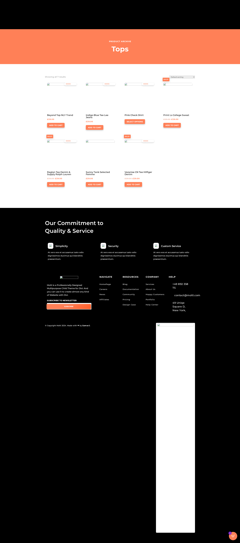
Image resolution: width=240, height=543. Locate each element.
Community (129, 294)
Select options (135, 121)
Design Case (129, 305)
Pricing (126, 299)
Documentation (131, 289)
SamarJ (86, 325)
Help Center (152, 305)
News (102, 294)
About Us (150, 289)
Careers (103, 289)
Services (150, 284)
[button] (55, 85)
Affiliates (104, 299)
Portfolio (150, 299)
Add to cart (55, 125)
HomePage (105, 284)
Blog (125, 284)
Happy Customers (155, 294)
